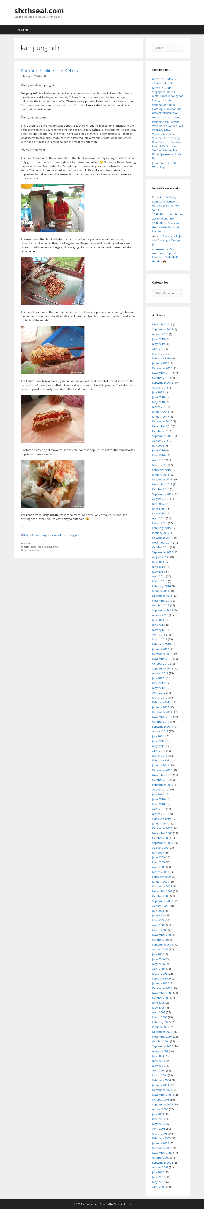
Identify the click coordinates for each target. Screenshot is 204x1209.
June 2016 (158, 450)
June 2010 (158, 799)
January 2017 (160, 416)
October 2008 (160, 896)
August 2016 (160, 440)
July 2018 (158, 392)
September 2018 (162, 382)
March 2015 (159, 523)
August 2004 (160, 1051)
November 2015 (162, 484)
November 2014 (162, 542)
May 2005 (158, 1007)
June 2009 (158, 857)
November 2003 (162, 1095)
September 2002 (162, 1162)
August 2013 (160, 615)
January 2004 (160, 1085)
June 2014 (158, 566)
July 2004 (158, 1056)
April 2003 (158, 1128)
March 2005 (159, 1017)
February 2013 (161, 644)
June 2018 (158, 397)
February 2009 (161, 876)
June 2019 (158, 339)
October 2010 (160, 780)
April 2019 (158, 349)
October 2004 (160, 1041)
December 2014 (162, 537)
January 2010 (160, 823)
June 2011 (158, 741)
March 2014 (159, 581)
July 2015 (158, 504)
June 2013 (158, 625)
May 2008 (158, 920)
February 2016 (161, 470)
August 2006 (160, 949)
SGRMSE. (157, 214)
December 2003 (162, 1090)
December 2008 (162, 886)
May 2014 (158, 571)
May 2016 (158, 455)
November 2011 (162, 717)
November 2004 (162, 1036)
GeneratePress (122, 1204)
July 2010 (158, 794)
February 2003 (161, 1138)
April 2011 (158, 751)
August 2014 (160, 557)
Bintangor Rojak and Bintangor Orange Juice (167, 240)
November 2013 (162, 600)
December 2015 (162, 479)
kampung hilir (51, 546)
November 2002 (162, 1153)
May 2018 (158, 402)
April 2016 (158, 460)
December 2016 (162, 421)
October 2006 (160, 940)
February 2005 (161, 1022)
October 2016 (160, 431)
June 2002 (158, 1177)
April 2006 (158, 969)
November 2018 (162, 373)
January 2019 (160, 363)
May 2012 (158, 688)
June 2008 (158, 915)
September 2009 (162, 843)
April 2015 (158, 518)
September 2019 (162, 329)
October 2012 (160, 663)
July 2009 (158, 852)
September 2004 (162, 1046)
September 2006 (162, 944)
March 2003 (159, 1133)
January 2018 (160, 411)
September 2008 (162, 901)
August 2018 (160, 387)
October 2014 (160, 547)
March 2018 (159, 407)
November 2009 (162, 833)
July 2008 (158, 910)
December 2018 (162, 368)
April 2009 (158, 867)
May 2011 (158, 746)
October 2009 (160, 838)
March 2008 (159, 930)
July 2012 (158, 678)
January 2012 (160, 707)
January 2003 (160, 1143)
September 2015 (162, 494)
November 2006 (162, 935)
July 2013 (158, 620)
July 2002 (158, 1172)
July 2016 (158, 445)
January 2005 (160, 1027)
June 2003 (158, 1119)
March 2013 (159, 639)
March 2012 (159, 697)
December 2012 (162, 654)
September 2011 (162, 726)
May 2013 (158, 630)
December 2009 (162, 828)
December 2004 (162, 1031)
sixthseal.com (39, 10)
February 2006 (161, 978)
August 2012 (160, 673)
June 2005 (158, 1002)
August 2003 (160, 1109)
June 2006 (158, 959)
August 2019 (160, 334)
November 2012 (162, 659)
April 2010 (158, 809)
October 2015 (160, 489)
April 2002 (158, 1187)
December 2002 (162, 1148)
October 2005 (160, 998)
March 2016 (159, 465)
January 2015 (160, 533)
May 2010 (158, 804)
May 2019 (158, 344)
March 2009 (159, 872)
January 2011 (160, 765)
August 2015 (160, 499)
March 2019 (159, 353)
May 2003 (158, 1124)
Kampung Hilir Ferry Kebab (49, 70)
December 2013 (162, 596)
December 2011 (162, 712)
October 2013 (160, 605)
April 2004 (158, 1070)
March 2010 (159, 814)
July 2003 (158, 1114)
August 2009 (160, 847)
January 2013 (160, 649)
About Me (23, 29)
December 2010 (162, 770)
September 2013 (162, 610)
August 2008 (160, 906)
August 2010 (160, 789)
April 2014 (158, 576)
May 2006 (158, 964)
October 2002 (160, 1157)
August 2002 (160, 1167)
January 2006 (160, 983)
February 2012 (161, 702)
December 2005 (162, 988)
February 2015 (161, 528)
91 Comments (31, 550)
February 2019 (161, 358)
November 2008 (162, 891)
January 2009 (160, 881)
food (40, 546)
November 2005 (162, 993)
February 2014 (161, 586)
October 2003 (160, 1099)
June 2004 (158, 1061)
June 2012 (158, 683)
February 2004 (161, 1080)
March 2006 (159, 973)
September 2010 (162, 785)
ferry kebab (30, 546)
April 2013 (158, 634)
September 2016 (162, 436)
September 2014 (162, 552)
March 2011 (159, 755)
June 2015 (158, 508)
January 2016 (160, 474)
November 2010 (162, 775)
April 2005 (158, 1012)
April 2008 (158, 925)
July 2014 (158, 562)
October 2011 (160, 721)
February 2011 (161, 760)
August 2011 (160, 731)
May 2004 (158, 1065)
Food (27, 543)
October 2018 (160, 378)
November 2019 (162, 324)
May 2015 (158, 513)
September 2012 (162, 668)
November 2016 (162, 426)
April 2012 (158, 692)
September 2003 (162, 1104)
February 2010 (161, 818)
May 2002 (158, 1182)
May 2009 (158, 862)
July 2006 (158, 954)
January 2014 (160, 591)
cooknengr (158, 249)
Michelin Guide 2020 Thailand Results (165, 227)
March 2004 (159, 1075)
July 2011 (158, 736)
